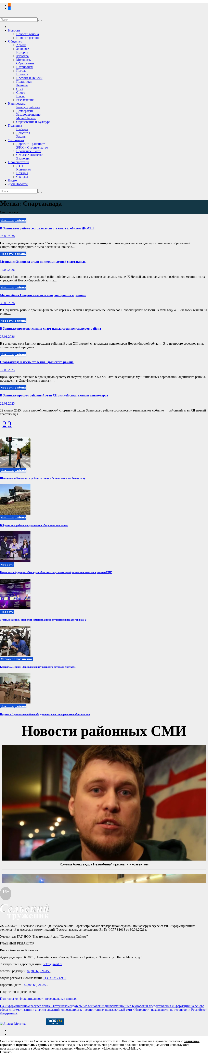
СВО (19, 89)
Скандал (22, 176)
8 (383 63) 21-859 (35, 985)
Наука (20, 96)
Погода (21, 70)
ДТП (19, 165)
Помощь (22, 74)
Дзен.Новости (18, 184)
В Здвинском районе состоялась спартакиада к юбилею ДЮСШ (47, 228)
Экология (22, 158)
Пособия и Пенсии (29, 78)
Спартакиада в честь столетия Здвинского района (37, 362)
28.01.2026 (7, 336)
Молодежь (23, 59)
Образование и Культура (33, 122)
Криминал (23, 169)
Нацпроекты (17, 103)
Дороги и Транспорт (30, 143)
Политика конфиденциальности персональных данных (38, 998)
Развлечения (25, 100)
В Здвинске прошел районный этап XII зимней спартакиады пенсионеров (54, 395)
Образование (25, 63)
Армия (21, 45)
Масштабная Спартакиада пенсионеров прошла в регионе (43, 295)
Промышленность (28, 151)
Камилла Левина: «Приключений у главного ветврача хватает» (38, 666)
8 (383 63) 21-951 (54, 978)
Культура (22, 56)
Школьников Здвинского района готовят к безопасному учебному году (42, 478)
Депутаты (23, 133)
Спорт (20, 92)
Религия (22, 85)
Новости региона (28, 37)
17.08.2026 (7, 269)
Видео (12, 180)
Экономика (16, 140)
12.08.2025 (7, 370)
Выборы (22, 129)
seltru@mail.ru (52, 964)
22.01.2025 (7, 403)
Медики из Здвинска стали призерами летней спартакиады (43, 261)
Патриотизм (24, 67)
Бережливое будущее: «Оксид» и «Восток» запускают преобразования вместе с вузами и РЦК (56, 572)
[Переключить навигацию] (1, 16)
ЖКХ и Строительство (32, 147)
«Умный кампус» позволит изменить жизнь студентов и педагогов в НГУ (43, 619)
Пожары (22, 173)
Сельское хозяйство (29, 154)
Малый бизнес (26, 118)
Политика (15, 125)
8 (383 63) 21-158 (38, 971)
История (22, 52)
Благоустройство (28, 107)
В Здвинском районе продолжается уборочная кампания (34, 525)
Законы (21, 136)
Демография (24, 111)
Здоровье (22, 48)
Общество (15, 41)
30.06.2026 (7, 303)
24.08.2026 (7, 236)
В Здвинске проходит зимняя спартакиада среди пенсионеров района (50, 328)
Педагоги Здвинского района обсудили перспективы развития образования (45, 714)
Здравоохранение (28, 114)
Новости (14, 30)
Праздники (24, 81)
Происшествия (18, 162)
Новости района (27, 34)
